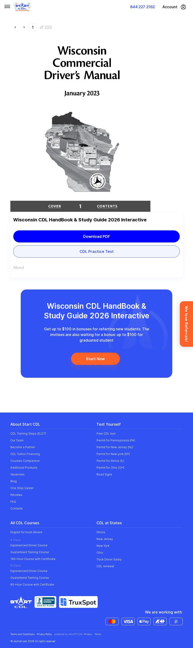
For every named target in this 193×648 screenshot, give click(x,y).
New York (102, 546)
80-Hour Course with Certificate (32, 584)
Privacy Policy (44, 634)
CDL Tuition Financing (25, 454)
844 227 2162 (142, 7)
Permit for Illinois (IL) (110, 461)
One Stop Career (22, 488)
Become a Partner (22, 447)
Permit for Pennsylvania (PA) (115, 440)
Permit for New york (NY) (113, 454)
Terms (97, 634)
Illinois (100, 532)
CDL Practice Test (97, 251)
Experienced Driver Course (29, 545)
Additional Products (23, 467)
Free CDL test (106, 433)
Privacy (88, 634)
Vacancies (17, 474)
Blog (13, 481)
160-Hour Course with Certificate (33, 559)
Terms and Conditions (22, 634)
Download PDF (96, 236)
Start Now (95, 358)
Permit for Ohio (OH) (110, 467)
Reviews (16, 495)
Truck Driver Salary (109, 559)
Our (17, 440)
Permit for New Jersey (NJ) (114, 447)
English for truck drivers (26, 532)
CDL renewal (105, 566)
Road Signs (104, 474)
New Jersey (104, 539)
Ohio (99, 552)
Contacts (16, 508)
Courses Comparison (25, 461)
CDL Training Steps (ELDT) (28, 433)
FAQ (13, 501)
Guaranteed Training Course (29, 552)
